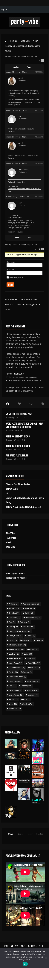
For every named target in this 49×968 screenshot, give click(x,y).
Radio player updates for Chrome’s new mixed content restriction (24, 425)
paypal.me (19, 374)
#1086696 (39, 197)
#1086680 (39, 110)
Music (9, 542)
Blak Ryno (30, 608)
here (18, 391)
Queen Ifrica (15, 681)
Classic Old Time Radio (18, 484)
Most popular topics (15, 573)
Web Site (25, 41)
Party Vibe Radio (17, 668)
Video (13, 704)
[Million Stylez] (11, 755)
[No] (45, 958)
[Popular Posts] (19, 404)
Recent (30, 834)
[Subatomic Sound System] (38, 745)
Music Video (33, 663)
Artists (14, 946)
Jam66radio (12, 489)
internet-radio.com (17, 645)
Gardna (31, 636)
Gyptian (26, 640)
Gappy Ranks (15, 636)
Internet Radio (16, 649)
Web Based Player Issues (17, 455)
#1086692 (39, 137)
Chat (23, 946)
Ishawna (33, 649)
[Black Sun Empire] (38, 771)
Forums (13, 41)
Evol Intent (28, 627)
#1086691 (39, 72)
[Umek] (38, 796)
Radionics (11, 538)
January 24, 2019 (13, 449)
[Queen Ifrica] (11, 743)
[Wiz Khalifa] (24, 794)
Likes (20, 834)
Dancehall (14, 618)
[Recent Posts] (7, 404)
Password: (10, 270)
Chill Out (28, 613)
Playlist (13, 672)
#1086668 (39, 164)
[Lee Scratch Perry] (24, 745)
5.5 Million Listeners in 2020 (19, 414)
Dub (12, 622)
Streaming (33, 695)
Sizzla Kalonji (15, 695)
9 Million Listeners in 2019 (18, 436)
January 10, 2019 (13, 459)
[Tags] (43, 404)
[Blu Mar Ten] (24, 769)
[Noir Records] (11, 771)
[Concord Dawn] (24, 781)
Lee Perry (14, 654)
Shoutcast (32, 690)
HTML (39, 640)
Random (39, 834)
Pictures (35, 668)
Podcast (27, 672)
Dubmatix (25, 622)
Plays (10, 834)
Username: (11, 262)
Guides (13, 640)
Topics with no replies (16, 578)
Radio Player (33, 681)
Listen (41, 946)
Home (6, 946)
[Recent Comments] (31, 404)
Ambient (13, 604)
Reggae (26, 686)
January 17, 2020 (13, 440)
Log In (10, 285)
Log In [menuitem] (4, 9)
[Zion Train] (24, 755)
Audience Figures (31, 604)
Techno (13, 699)
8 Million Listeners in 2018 (18, 446)
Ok (25, 964)
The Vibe (10, 533)
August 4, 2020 (13, 430)
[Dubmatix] (11, 812)
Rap (12, 686)
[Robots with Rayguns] (38, 758)
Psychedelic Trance (17, 677)
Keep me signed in (16, 278)
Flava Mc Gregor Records (19, 631)
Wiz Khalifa (15, 709)
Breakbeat (14, 613)
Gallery (31, 946)
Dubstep (13, 627)
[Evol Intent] (11, 785)
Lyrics (28, 654)
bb (7, 493)
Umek (26, 699)
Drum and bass (32, 618)
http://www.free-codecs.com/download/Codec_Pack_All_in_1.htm (24, 188)
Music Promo (15, 663)
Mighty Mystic (15, 659)
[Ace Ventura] (38, 783)
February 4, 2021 (13, 418)
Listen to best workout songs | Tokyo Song (25, 500)
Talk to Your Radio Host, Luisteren (23, 507)
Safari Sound (15, 690)
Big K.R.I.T (14, 608)
